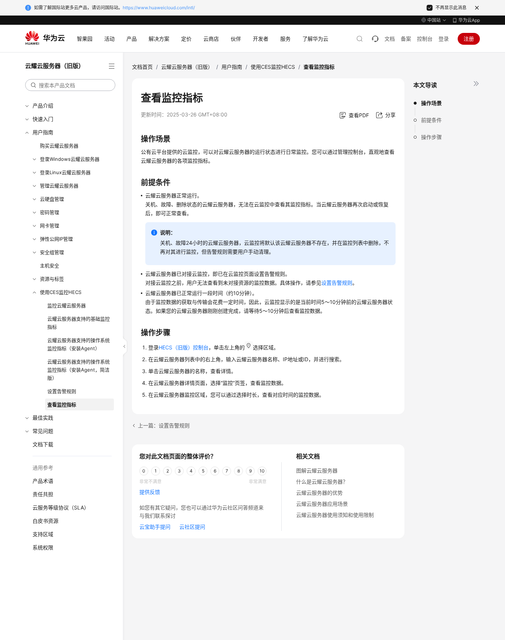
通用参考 (43, 467)
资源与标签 (52, 279)
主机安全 (49, 265)
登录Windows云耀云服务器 (69, 159)
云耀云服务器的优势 (319, 493)
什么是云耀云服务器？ (322, 481)
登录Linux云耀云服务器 (65, 172)
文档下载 (43, 444)
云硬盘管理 (52, 199)
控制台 (425, 38)
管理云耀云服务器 (59, 186)
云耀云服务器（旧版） (187, 67)
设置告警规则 (61, 391)
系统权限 (43, 547)
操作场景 (431, 103)
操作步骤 (431, 137)
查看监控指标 (61, 404)
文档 (389, 38)
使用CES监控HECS (60, 292)
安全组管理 (52, 252)
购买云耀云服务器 (59, 146)
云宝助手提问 (154, 527)
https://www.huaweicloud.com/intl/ (159, 7)
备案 (406, 38)
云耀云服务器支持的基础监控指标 (78, 323)
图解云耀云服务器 (317, 470)
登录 (443, 38)
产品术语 (43, 481)
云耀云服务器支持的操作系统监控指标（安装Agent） (78, 344)
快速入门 (43, 119)
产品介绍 (43, 105)
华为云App (469, 20)
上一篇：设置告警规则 (164, 425)
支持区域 (43, 534)
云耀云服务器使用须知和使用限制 (335, 515)
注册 (469, 38)
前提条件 (431, 120)
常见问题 (43, 431)
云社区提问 (192, 527)
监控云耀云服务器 (66, 305)
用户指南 (43, 132)
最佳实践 (43, 417)
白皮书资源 (45, 521)
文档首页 (142, 67)
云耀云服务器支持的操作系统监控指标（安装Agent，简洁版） (78, 370)
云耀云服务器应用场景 (322, 504)
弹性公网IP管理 (56, 239)
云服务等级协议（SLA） (61, 507)
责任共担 (43, 494)
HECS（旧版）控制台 (184, 347)
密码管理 (49, 212)
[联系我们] (375, 38)
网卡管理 (49, 225)
